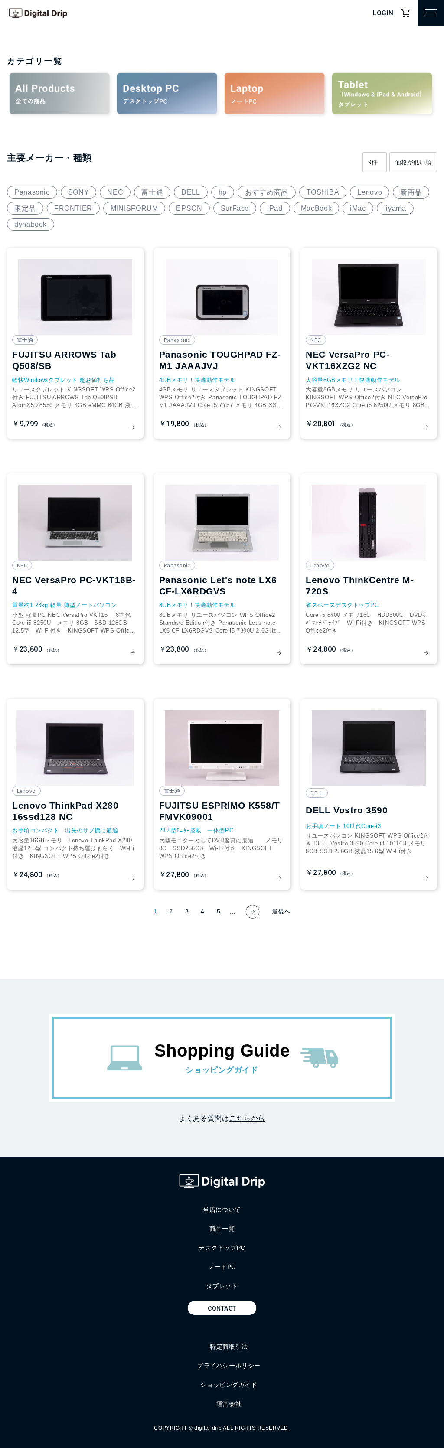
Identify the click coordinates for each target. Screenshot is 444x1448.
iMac (358, 208)
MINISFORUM (134, 208)
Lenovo (369, 192)
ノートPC (222, 1266)
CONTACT (222, 1308)
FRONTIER (73, 208)
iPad (275, 208)
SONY (78, 192)
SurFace (235, 208)
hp (223, 192)
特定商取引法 (229, 1346)
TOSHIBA (323, 192)
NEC (115, 192)
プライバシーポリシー (229, 1365)
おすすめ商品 (266, 192)
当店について (222, 1209)
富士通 (152, 192)
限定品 (25, 208)
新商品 (411, 192)
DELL (190, 192)
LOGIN (383, 13)
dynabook (30, 224)
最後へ (281, 911)
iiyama (395, 208)
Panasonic (32, 192)
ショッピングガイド (228, 1384)
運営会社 (229, 1403)
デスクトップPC (222, 1247)
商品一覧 (222, 1228)
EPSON (189, 208)
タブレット (222, 1285)
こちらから (247, 1118)
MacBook (316, 208)
